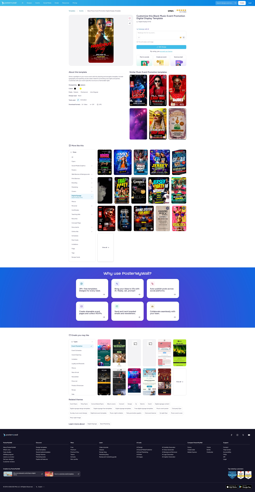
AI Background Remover (169, 452)
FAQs (225, 454)
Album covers (111, 404)
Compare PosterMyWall (194, 443)
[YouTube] (249, 435)
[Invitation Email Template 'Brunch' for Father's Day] (149, 352)
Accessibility (227, 452)
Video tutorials (103, 447)
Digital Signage (92, 424)
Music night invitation (116, 413)
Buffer (209, 450)
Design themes (40, 454)
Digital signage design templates (80, 408)
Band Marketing (105, 424)
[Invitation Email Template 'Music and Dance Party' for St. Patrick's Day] (119, 352)
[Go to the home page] (8, 3)
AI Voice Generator (168, 450)
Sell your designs (8, 459)
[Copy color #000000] (75, 89)
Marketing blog (103, 454)
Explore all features (42, 459)
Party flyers (84, 404)
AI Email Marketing (142, 452)
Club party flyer (176, 408)
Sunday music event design (78, 413)
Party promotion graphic (134, 413)
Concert (121, 404)
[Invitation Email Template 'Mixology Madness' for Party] (104, 352)
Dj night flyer (164, 413)
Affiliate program (8, 454)
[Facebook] (231, 435)
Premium (73, 450)
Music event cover (177, 413)
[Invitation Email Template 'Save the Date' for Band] (179, 352)
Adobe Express (192, 452)
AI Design (140, 447)
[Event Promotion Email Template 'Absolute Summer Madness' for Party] (134, 381)
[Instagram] (237, 435)
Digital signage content (162, 404)
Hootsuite (210, 452)
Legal (225, 459)
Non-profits (74, 459)
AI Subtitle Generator (168, 447)
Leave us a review (8, 457)
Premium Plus (75, 452)
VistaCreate (191, 450)
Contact (225, 447)
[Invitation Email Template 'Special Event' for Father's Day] (134, 352)
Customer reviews (9, 462)
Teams (73, 454)
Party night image (75, 418)
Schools (73, 457)
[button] (130, 18)
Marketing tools (41, 457)
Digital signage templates (123, 408)
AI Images (140, 457)
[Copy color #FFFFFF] (78, 89)
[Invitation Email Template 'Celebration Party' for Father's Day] (149, 381)
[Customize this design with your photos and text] (101, 40)
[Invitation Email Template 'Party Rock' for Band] (104, 381)
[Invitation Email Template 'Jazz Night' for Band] (119, 381)
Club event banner (150, 413)
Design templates (41, 447)
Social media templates (43, 452)
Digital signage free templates (103, 408)
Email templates (41, 450)
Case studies (7, 452)
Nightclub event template (98, 413)
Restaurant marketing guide (107, 457)
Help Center (227, 450)
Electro (142, 404)
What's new (6, 450)
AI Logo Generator (168, 454)
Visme (209, 447)
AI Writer (139, 454)
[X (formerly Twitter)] (243, 435)
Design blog (103, 452)
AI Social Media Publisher (144, 450)
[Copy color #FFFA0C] (81, 89)
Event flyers (73, 404)
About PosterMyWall (9, 447)
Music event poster (162, 408)
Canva (189, 447)
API (224, 457)
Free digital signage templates (143, 408)
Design (130, 404)
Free (72, 447)
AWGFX (82, 85)
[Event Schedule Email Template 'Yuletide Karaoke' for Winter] (164, 352)
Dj (136, 404)
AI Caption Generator (168, 457)
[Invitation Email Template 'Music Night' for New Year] (164, 381)
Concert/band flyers (97, 404)
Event (150, 404)
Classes (101, 450)
